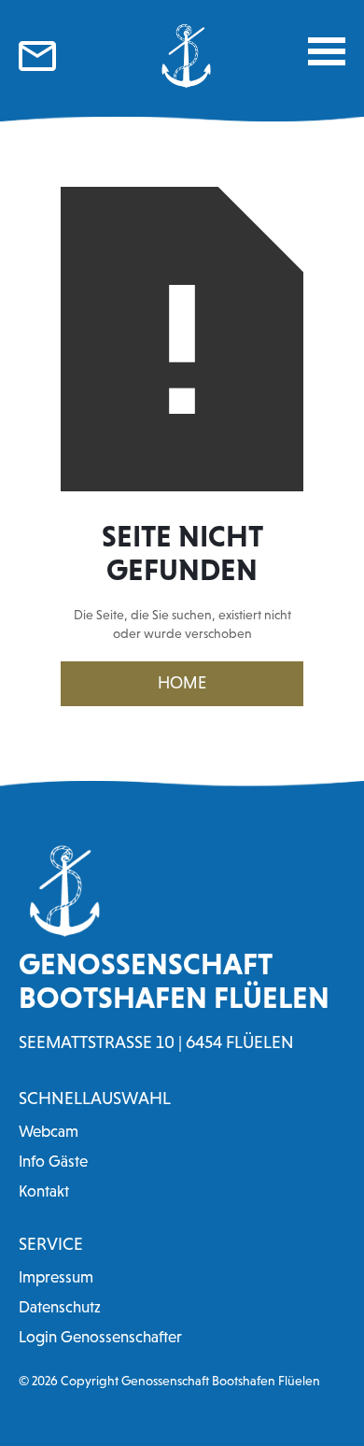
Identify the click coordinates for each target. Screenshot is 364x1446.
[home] (182, 56)
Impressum (56, 1277)
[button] (326, 51)
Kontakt (44, 1191)
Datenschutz (60, 1307)
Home (182, 682)
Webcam (48, 1132)
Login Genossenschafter (100, 1337)
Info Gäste (53, 1161)
